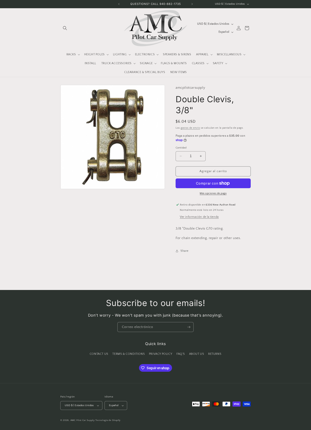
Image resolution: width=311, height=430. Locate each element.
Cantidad (181, 147)
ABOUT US (196, 354)
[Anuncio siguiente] (192, 4)
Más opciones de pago (213, 193)
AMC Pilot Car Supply (82, 420)
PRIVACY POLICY (160, 354)
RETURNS (214, 354)
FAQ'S (180, 354)
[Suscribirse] (188, 327)
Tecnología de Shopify (108, 420)
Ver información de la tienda (199, 217)
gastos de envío (190, 128)
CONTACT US (99, 354)
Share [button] (184, 251)
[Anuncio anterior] (119, 4)
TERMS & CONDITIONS (128, 354)
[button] (65, 28)
